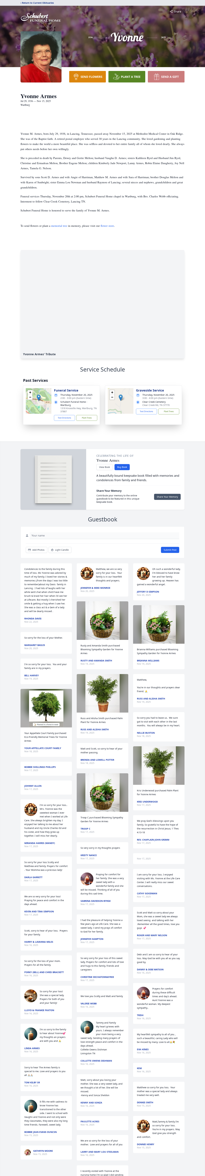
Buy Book (122, 467)
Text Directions (64, 417)
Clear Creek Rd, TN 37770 (156, 405)
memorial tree (59, 226)
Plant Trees (87, 417)
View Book (104, 467)
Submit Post (170, 549)
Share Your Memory (167, 496)
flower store (107, 226)
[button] (39, 397)
